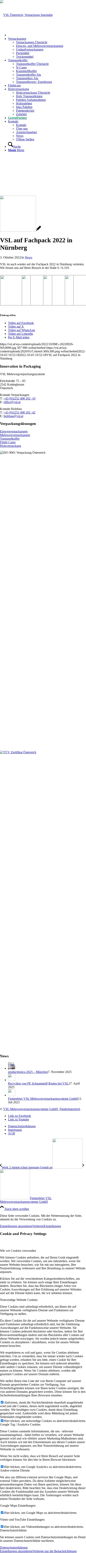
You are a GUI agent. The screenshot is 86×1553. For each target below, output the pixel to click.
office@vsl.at (12, 402)
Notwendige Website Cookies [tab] (19, 1299)
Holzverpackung (10, 445)
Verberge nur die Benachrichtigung (54, 1551)
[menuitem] (47, 35)
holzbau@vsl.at (13, 416)
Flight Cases (8, 442)
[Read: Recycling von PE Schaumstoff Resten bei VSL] (11, 1080)
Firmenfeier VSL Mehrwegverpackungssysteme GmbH (43, 1098)
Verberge (38, 1226)
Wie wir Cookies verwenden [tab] (18, 1250)
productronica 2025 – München (28, 1072)
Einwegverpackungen (14, 431)
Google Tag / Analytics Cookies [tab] (20, 1424)
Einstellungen (52, 1226)
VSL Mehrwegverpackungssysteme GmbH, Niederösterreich (41, 1109)
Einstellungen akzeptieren (16, 1226)
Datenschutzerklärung (14, 1547)
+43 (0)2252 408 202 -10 (19, 398)
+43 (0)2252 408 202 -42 (19, 412)
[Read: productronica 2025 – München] (11, 1068)
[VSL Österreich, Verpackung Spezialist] (26, 15)
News (28, 257)
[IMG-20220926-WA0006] (20, 230)
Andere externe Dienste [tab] (15, 1470)
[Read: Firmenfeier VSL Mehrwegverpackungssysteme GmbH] (11, 1095)
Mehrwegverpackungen (15, 435)
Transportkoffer (10, 438)
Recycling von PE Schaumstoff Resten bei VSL (38, 1083)
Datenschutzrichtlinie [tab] (13, 1530)
